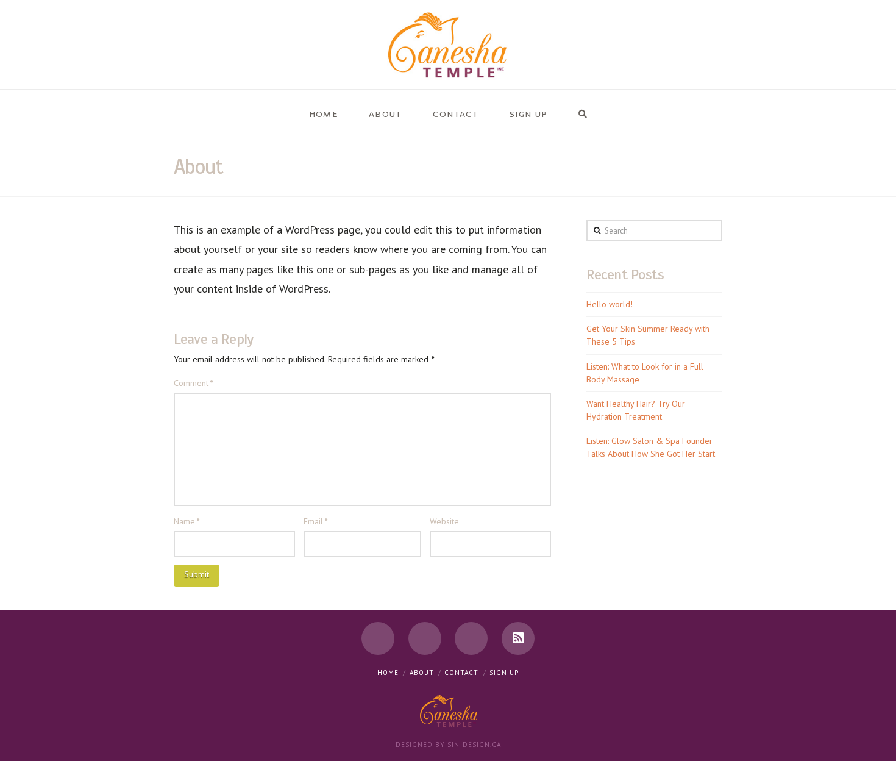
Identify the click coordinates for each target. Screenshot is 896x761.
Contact (461, 672)
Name (186, 521)
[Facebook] (377, 638)
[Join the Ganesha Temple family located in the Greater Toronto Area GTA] (448, 44)
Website (444, 521)
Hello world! (609, 304)
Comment (193, 382)
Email (315, 521)
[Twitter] (424, 638)
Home (388, 672)
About (422, 672)
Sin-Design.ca (474, 744)
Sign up (504, 672)
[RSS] (518, 638)
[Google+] (471, 638)
